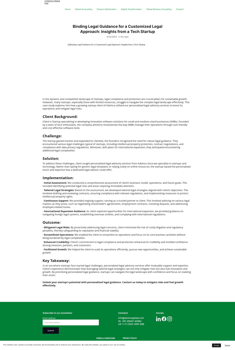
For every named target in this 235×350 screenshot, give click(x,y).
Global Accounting (83, 9)
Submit (50, 330)
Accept (216, 345)
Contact (180, 9)
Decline (227, 345)
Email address (49, 318)
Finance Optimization (106, 9)
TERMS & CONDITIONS (105, 338)
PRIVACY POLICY (130, 338)
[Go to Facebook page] (164, 319)
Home (67, 9)
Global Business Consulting (158, 9)
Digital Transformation (131, 9)
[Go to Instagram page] (169, 319)
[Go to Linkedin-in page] (158, 319)
